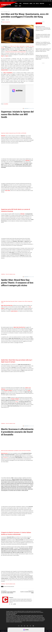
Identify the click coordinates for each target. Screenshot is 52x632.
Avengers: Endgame (15, 398)
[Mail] (27, 626)
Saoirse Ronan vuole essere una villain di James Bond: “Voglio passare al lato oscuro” (43, 50)
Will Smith (28, 160)
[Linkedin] (28, 22)
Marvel (22, 48)
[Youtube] (50, 1)
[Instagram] (45, 1)
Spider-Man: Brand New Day (19, 327)
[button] (50, 5)
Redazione (3, 19)
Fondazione (5, 457)
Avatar (29, 390)
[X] (48, 1)
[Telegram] (30, 22)
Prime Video (7, 190)
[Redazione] (5, 601)
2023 (8, 11)
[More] (32, 22)
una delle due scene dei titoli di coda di (15, 51)
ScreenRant (6, 103)
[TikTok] (46, 1)
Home (2, 11)
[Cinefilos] (6, 5)
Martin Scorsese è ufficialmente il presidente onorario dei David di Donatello (16, 450)
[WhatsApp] (25, 22)
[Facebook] (43, 1)
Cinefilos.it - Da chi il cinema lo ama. (8, 274)
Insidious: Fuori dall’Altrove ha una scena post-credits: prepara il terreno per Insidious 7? (43, 43)
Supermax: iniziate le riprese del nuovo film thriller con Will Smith (13, 133)
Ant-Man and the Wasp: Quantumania (9, 586)
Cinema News (5, 11)
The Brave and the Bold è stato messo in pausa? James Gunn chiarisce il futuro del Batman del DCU (43, 36)
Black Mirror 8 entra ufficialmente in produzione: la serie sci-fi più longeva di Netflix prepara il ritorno (43, 28)
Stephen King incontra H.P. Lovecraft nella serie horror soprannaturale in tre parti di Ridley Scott (42, 57)
